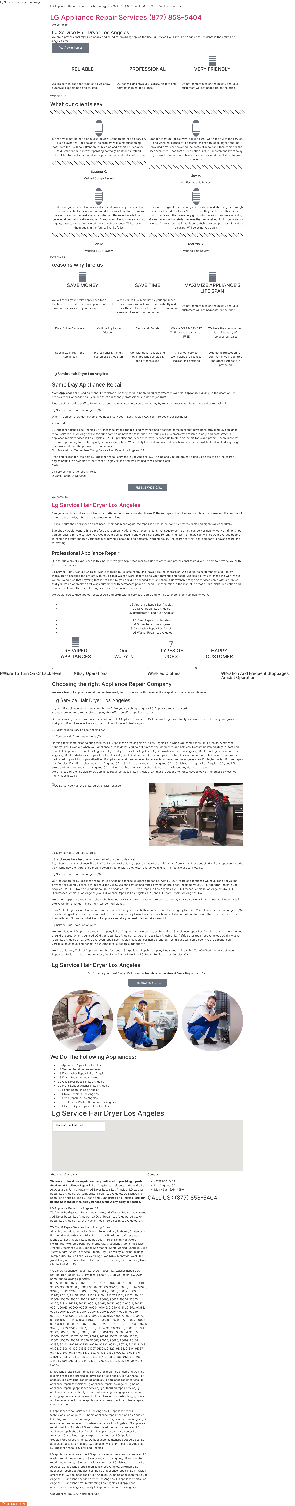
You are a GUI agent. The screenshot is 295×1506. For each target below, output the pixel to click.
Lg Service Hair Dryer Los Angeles (96, 505)
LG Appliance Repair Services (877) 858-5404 (126, 17)
